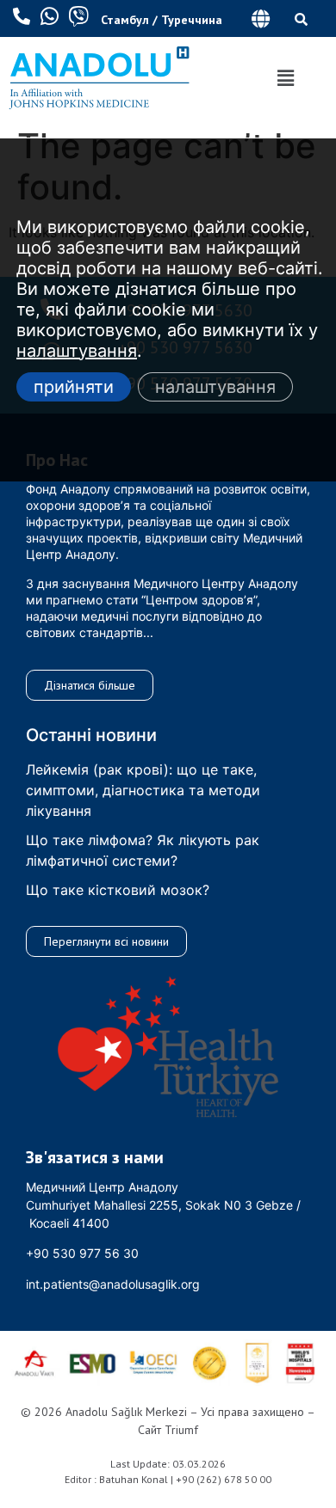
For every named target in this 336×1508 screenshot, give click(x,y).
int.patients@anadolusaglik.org (113, 1284)
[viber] (78, 16)
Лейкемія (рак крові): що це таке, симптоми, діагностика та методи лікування (143, 790)
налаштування (76, 350)
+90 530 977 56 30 (82, 1253)
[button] (260, 18)
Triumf (181, 1430)
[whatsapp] (49, 16)
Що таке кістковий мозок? (117, 889)
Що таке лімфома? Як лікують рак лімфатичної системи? (142, 850)
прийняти (74, 387)
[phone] (21, 16)
